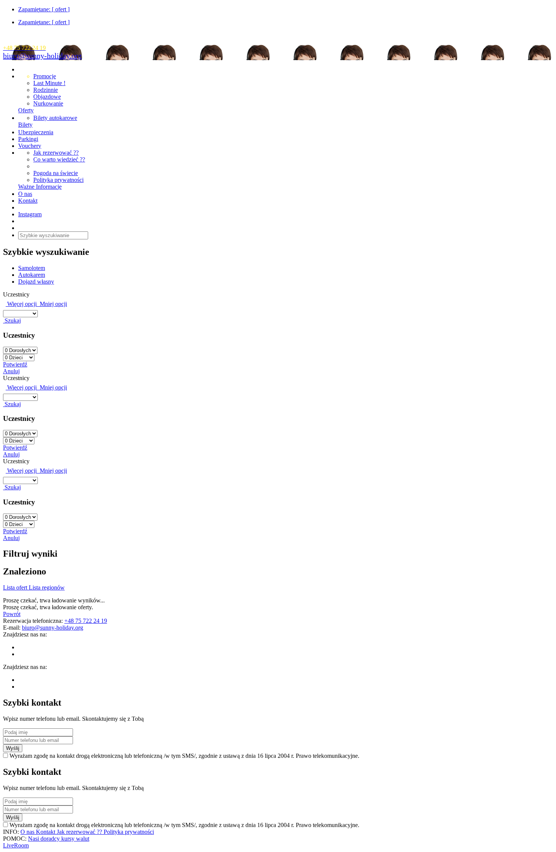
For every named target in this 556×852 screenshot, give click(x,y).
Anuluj (11, 371)
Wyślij (12, 748)
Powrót (11, 614)
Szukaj (12, 320)
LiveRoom (16, 845)
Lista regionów (47, 587)
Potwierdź (15, 364)
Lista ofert (16, 587)
